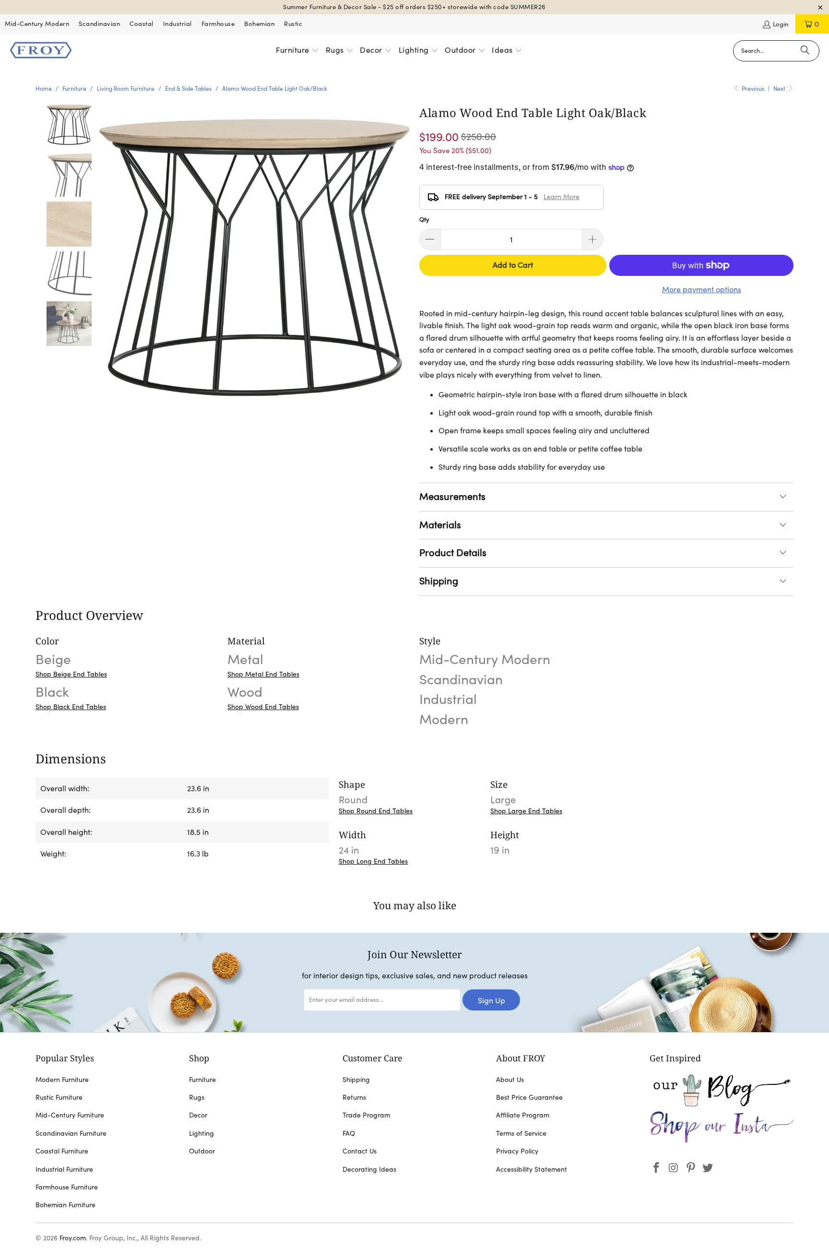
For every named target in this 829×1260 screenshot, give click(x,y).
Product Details (452, 553)
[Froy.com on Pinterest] (691, 1168)
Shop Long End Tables (373, 861)
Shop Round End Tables (376, 811)
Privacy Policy (517, 1151)
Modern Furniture (62, 1079)
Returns (354, 1097)
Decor (198, 1115)
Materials (440, 525)
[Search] (805, 50)
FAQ (349, 1133)
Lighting (201, 1133)
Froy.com (72, 1238)
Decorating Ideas (369, 1169)
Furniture (202, 1079)
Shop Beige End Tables (71, 674)
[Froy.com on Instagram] (674, 1168)
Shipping (438, 581)
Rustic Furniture (59, 1097)
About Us (510, 1079)
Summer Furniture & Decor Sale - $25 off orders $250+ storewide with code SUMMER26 (414, 7)
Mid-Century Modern (37, 24)
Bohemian (259, 24)
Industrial (177, 24)
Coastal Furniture (62, 1151)
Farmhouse (218, 24)
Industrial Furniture (64, 1169)
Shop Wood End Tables (263, 706)
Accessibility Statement (531, 1169)
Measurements (452, 496)
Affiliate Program (522, 1115)
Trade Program (366, 1115)
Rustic (293, 24)
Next (780, 88)
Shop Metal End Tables (263, 674)
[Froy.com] (41, 51)
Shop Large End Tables (526, 811)
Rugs (196, 1097)
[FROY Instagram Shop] (721, 1141)
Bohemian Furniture (65, 1205)
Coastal (142, 24)
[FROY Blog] (721, 1104)
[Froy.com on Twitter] (708, 1168)
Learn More (562, 196)
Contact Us (360, 1151)
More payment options (701, 289)
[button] (297, 50)
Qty (424, 219)
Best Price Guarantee (529, 1097)
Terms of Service (521, 1133)
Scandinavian (99, 24)
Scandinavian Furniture (71, 1133)
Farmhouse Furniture (67, 1187)
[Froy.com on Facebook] (657, 1168)
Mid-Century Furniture (70, 1115)
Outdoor (202, 1151)
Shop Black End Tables (71, 706)
